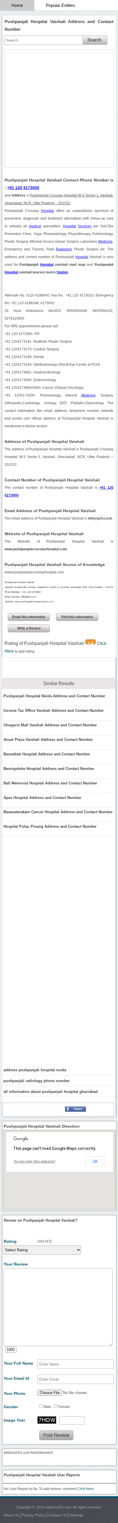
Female (64, 1406)
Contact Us (57, 1515)
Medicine (105, 241)
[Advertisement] (59, 108)
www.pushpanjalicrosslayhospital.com (34, 572)
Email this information (29, 617)
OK (95, 1161)
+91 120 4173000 (23, 187)
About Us (11, 1515)
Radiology (64, 249)
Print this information (77, 617)
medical (35, 226)
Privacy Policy (33, 1515)
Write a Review (29, 628)
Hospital (47, 210)
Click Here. (86, 1489)
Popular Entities (60, 5)
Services (84, 226)
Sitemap (76, 1515)
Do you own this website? (35, 1162)
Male (47, 1406)
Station (62, 272)
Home (17, 5)
